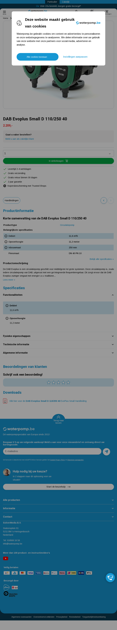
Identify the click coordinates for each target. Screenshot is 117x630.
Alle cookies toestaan (37, 57)
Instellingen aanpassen (75, 56)
